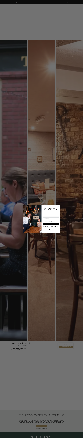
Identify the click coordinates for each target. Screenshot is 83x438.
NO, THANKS (51, 229)
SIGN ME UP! (51, 224)
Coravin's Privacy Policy (46, 227)
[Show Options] (58, 218)
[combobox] (51, 218)
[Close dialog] (59, 206)
